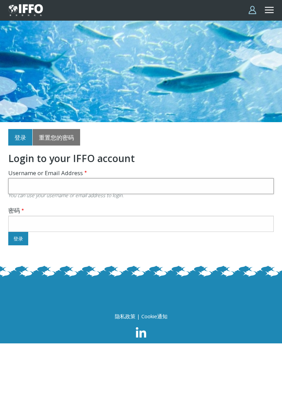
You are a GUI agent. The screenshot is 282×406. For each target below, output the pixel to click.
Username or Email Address (45, 173)
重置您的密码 (56, 137)
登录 (20, 137)
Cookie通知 (154, 316)
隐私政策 (125, 316)
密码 (14, 210)
